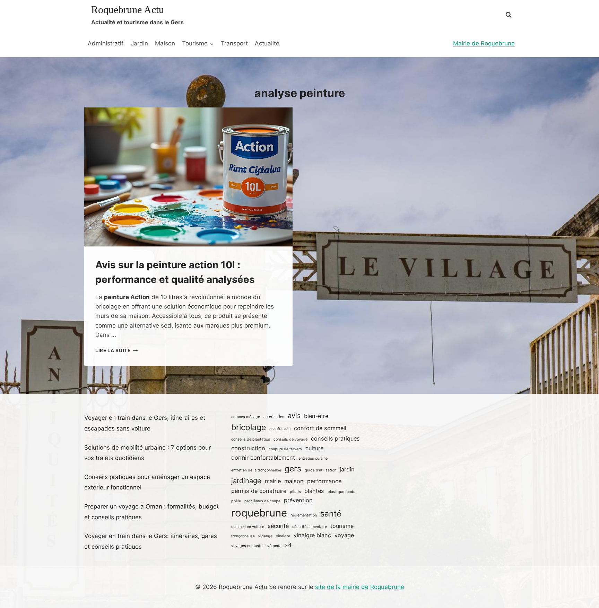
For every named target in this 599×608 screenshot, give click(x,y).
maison (294, 481)
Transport (234, 43)
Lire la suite (116, 350)
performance (324, 481)
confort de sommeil (320, 428)
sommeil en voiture (247, 526)
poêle (236, 501)
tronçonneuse (243, 536)
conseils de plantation (250, 439)
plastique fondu (341, 491)
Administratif (105, 43)
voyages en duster (247, 546)
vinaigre (283, 536)
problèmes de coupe (262, 501)
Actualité (267, 43)
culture (314, 448)
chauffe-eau (279, 429)
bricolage (248, 427)
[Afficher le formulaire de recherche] (508, 15)
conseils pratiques (335, 438)
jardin (347, 469)
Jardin (139, 43)
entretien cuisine (313, 458)
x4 (288, 544)
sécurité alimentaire (309, 526)
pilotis (295, 491)
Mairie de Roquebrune (484, 43)
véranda (274, 546)
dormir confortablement (263, 457)
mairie (273, 481)
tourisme (342, 525)
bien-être (316, 415)
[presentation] (188, 176)
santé (330, 514)
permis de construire (258, 490)
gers (293, 469)
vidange (265, 536)
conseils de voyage (290, 439)
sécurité (278, 525)
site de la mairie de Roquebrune (359, 586)
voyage (344, 535)
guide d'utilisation (320, 470)
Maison (165, 43)
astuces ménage (245, 417)
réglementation (303, 515)
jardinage (246, 481)
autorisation (273, 417)
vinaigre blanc (312, 535)
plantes (314, 490)
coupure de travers (285, 449)
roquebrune (259, 513)
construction (248, 448)
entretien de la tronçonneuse (256, 470)
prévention (298, 500)
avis (294, 415)
